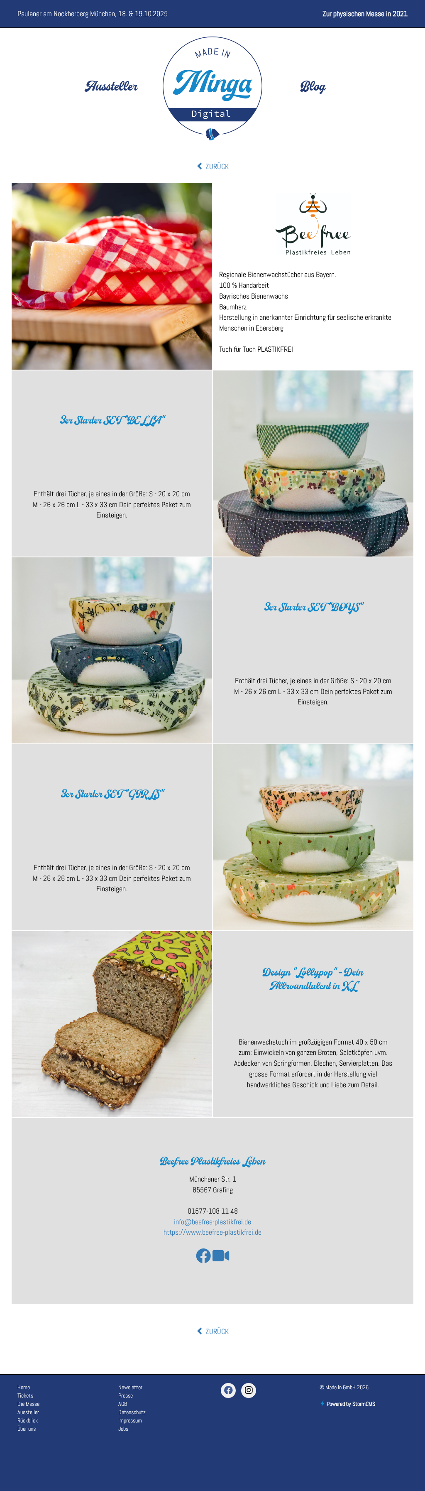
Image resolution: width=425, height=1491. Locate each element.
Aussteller (111, 88)
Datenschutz (132, 1412)
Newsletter (130, 1387)
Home (23, 1387)
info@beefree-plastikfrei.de (212, 1221)
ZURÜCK (216, 166)
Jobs (123, 1428)
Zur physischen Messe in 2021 (365, 13)
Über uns (26, 1428)
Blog (313, 88)
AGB (122, 1404)
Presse (125, 1395)
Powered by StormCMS (350, 1404)
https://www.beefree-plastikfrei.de (212, 1232)
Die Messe (28, 1404)
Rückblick (27, 1420)
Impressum (130, 1420)
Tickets (25, 1395)
